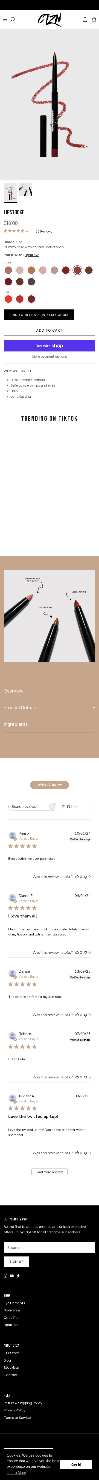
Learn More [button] (16, 1473)
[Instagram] (5, 1275)
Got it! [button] (76, 1464)
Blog (7, 1360)
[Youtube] (12, 1275)
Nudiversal (12, 1310)
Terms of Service (17, 1417)
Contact (10, 1374)
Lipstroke (32, 254)
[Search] (15, 19)
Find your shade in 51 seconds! (39, 315)
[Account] (84, 19)
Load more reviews (50, 1172)
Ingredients (16, 724)
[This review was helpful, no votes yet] (77, 876)
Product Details (20, 707)
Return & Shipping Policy (23, 1403)
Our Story (11, 1352)
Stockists (11, 1367)
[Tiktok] (18, 1275)
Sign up (16, 1261)
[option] (49, 104)
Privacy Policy (14, 1410)
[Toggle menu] (5, 19)
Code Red (12, 1317)
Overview (13, 691)
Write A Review (49, 785)
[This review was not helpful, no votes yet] (85, 876)
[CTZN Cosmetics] (49, 19)
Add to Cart (49, 330)
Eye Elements (14, 1303)
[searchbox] (28, 807)
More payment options (49, 357)
